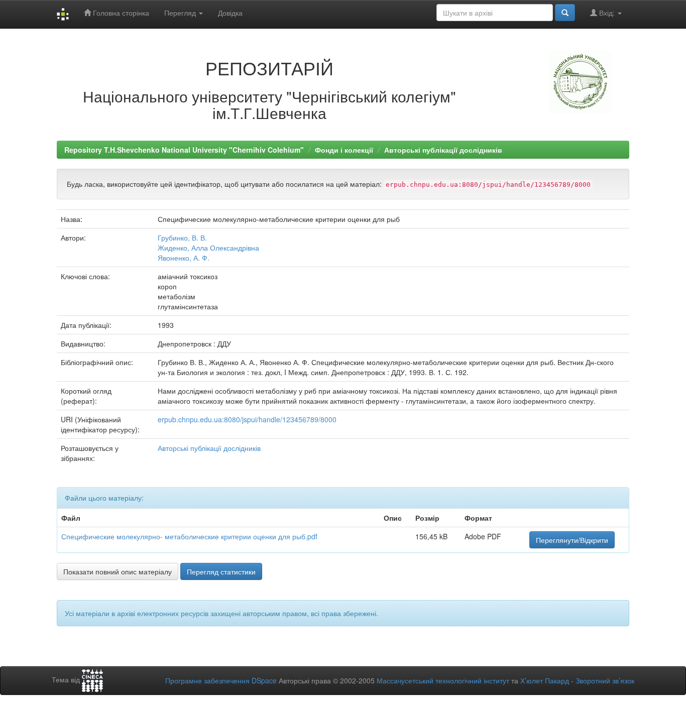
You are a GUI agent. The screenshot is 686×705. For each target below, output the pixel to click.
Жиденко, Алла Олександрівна (208, 248)
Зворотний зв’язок (605, 680)
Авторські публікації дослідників (443, 150)
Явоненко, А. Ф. (183, 258)
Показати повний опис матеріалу (117, 571)
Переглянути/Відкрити (572, 540)
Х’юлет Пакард (544, 680)
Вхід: (607, 13)
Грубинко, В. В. (182, 237)
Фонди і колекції (344, 150)
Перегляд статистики (221, 571)
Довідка (230, 13)
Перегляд (181, 13)
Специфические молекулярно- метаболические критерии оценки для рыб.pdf (189, 536)
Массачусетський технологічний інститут (443, 680)
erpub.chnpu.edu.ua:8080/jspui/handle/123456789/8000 (247, 419)
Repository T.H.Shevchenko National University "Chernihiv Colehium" (184, 150)
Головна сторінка (120, 13)
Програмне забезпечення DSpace (221, 680)
